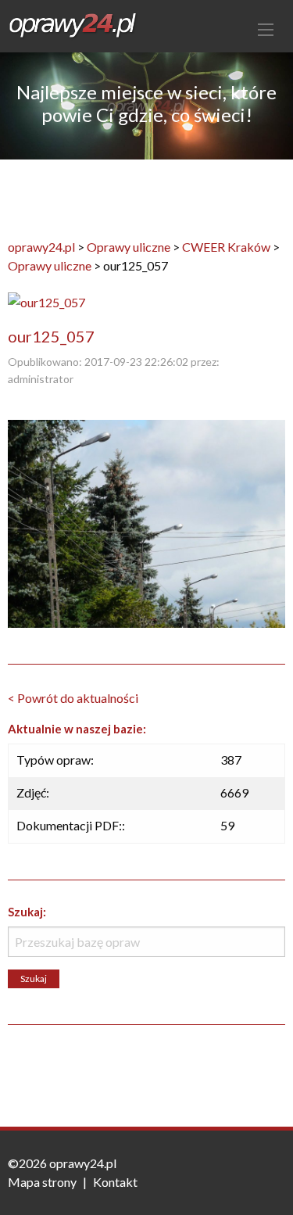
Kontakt (115, 1181)
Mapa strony (42, 1181)
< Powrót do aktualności (73, 697)
